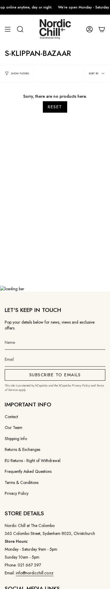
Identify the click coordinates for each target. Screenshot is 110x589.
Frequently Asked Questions (28, 471)
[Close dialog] (103, 262)
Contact (11, 417)
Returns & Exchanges (22, 449)
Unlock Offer (72, 307)
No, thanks (72, 324)
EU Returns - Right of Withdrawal (32, 460)
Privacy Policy (81, 385)
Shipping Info (16, 439)
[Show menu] (7, 29)
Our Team (13, 427)
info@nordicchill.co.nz (34, 573)
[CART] (102, 29)
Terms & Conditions (21, 482)
